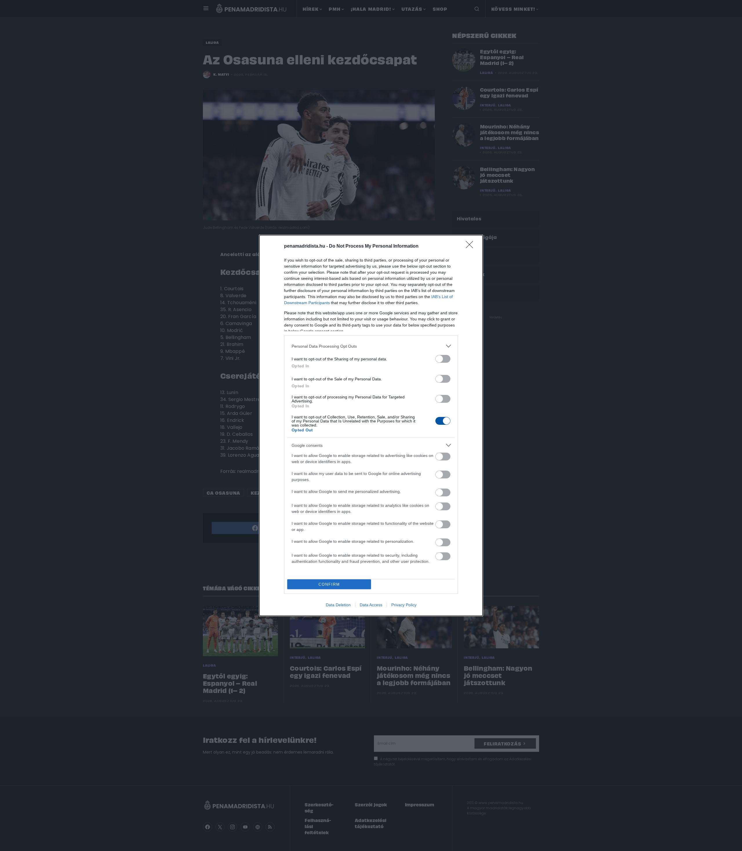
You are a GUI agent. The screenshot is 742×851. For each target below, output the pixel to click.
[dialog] (371, 425)
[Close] (471, 246)
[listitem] (371, 346)
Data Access (371, 605)
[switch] (442, 359)
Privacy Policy (404, 605)
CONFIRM (329, 584)
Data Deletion (338, 605)
